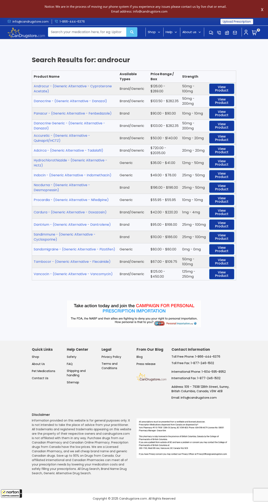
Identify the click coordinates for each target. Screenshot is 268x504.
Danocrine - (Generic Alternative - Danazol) (70, 101)
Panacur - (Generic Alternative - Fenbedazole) (73, 113)
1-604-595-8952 (214, 372)
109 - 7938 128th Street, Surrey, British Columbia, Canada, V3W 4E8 (200, 389)
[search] (131, 32)
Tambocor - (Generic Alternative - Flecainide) (72, 261)
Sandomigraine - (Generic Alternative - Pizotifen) (74, 249)
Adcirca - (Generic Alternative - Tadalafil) (68, 150)
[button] (11, 493)
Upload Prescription (237, 21)
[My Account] (246, 32)
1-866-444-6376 (72, 21)
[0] (254, 33)
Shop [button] (152, 32)
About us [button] (189, 32)
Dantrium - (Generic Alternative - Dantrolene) (72, 224)
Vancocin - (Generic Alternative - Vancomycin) (73, 274)
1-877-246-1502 (202, 363)
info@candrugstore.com (31, 21)
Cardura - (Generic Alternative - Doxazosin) (70, 212)
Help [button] (169, 32)
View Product (221, 89)
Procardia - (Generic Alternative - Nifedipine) (71, 199)
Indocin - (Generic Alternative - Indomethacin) (72, 175)
